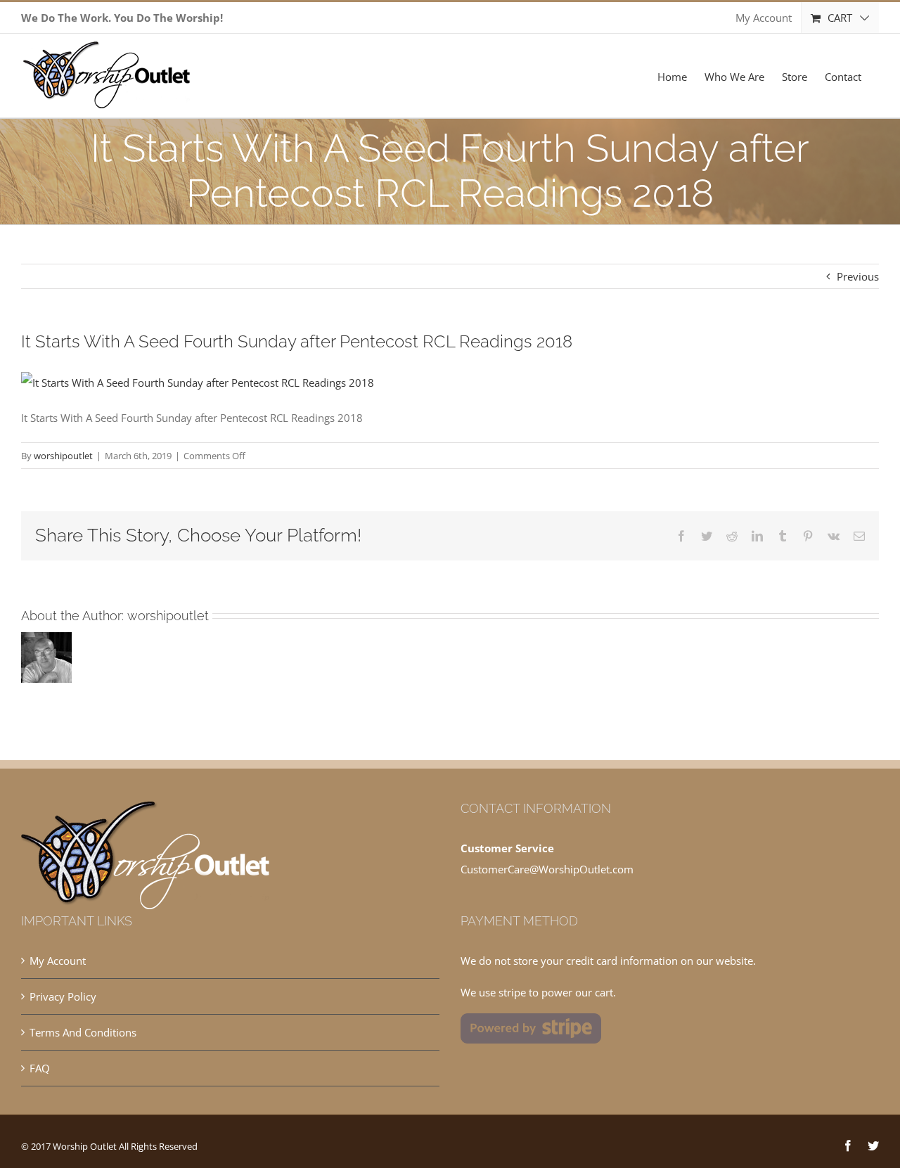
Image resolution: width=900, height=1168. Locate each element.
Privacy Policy (63, 996)
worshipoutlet (63, 455)
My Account (58, 961)
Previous (858, 276)
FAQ (40, 1068)
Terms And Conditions (83, 1032)
